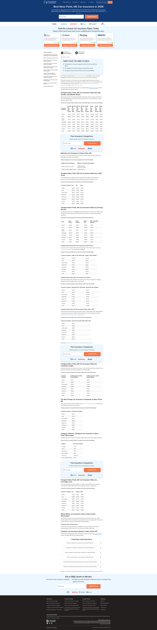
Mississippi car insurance (80, 76)
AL (47, 616)
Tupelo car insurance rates (76, 85)
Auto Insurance (66, 2)
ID (64, 616)
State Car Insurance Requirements (72, 605)
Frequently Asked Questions (48, 86)
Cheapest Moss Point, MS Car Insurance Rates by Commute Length (50, 67)
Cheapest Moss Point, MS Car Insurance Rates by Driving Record (50, 64)
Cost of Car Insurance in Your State (54, 609)
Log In (110, 2)
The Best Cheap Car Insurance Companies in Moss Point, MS (51, 70)
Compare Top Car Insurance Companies (55, 607)
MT (85, 616)
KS (69, 616)
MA (77, 616)
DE (57, 616)
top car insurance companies (89, 403)
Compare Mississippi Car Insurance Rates (93, 571)
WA (53, 618)
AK (48, 616)
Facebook (47, 623)
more (57, 40)
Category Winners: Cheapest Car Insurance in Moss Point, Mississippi (50, 74)
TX (47, 618)
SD (107, 616)
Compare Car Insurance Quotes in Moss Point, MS (50, 83)
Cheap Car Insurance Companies (53, 605)
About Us (103, 601)
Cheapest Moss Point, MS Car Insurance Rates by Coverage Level (50, 77)
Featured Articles (69, 599)
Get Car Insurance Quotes (52, 601)
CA (53, 616)
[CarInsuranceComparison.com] (50, 2)
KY (70, 616)
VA (51, 618)
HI (63, 616)
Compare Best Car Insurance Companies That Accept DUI (79, 342)
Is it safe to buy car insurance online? (72, 607)
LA (72, 616)
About (91, 2)
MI (78, 616)
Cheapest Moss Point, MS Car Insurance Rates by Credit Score (50, 61)
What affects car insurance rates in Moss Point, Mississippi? (51, 80)
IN (66, 616)
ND (97, 616)
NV (88, 616)
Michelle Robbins (67, 53)
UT (48, 618)
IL (65, 616)
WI (57, 618)
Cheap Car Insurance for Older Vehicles (91, 607)
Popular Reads (86, 599)
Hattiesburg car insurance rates (86, 83)
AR (51, 616)
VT (50, 618)
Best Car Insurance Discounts (71, 603)
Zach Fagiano (81, 53)
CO (54, 616)
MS (81, 616)
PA (103, 616)
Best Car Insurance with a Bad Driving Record (91, 610)
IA (67, 616)
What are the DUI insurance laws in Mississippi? (72, 314)
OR (102, 616)
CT (56, 616)
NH (89, 616)
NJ (91, 616)
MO (83, 616)
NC (95, 616)
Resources (82, 2)
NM (92, 616)
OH (99, 616)
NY (94, 616)
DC (59, 616)
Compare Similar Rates (52, 45)
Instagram (51, 623)
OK (100, 616)
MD (75, 616)
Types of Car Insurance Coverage (71, 601)
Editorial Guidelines (105, 603)
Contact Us (103, 609)
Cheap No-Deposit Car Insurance (90, 603)
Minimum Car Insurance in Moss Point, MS (51, 57)
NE (86, 616)
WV (55, 618)
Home (63, 571)
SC (106, 616)
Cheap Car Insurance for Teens (89, 605)
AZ (50, 616)
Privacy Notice (104, 605)
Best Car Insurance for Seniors (89, 601)
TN (109, 616)
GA (62, 616)
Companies (75, 2)
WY (58, 618)
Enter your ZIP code (93, 87)
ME (73, 616)
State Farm (64, 126)
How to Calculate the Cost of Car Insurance (71, 610)
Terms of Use (96, 19)
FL (60, 616)
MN (80, 616)
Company (103, 599)
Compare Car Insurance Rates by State (74, 571)
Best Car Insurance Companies (53, 603)
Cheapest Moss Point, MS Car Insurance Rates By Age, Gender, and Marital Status (51, 55)
